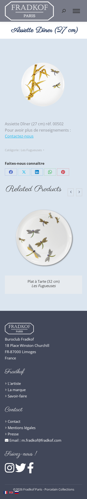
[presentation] (71, 192)
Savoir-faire (17, 396)
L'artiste (14, 383)
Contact (14, 421)
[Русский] (17, 492)
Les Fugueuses (31, 150)
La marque (17, 389)
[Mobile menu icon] (76, 11)
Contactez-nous (19, 136)
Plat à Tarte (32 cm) (43, 283)
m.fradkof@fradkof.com (41, 440)
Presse (13, 434)
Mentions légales (22, 427)
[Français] (6, 492)
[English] (12, 492)
